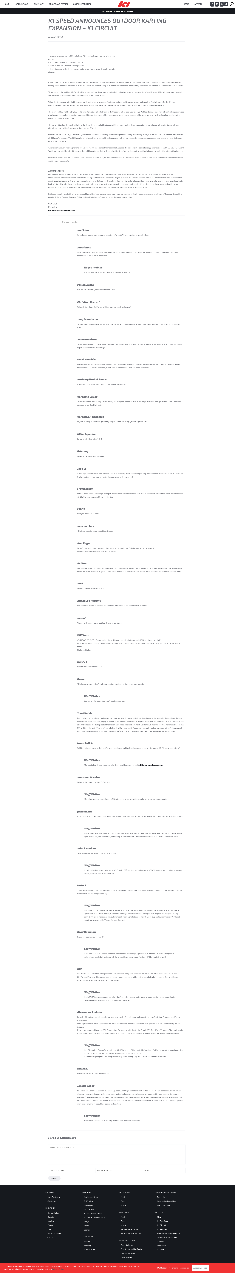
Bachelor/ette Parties (129, 1229)
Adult (123, 1197)
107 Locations (21, 4)
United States (53, 1213)
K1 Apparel (162, 1229)
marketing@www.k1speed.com (61, 210)
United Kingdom (54, 1233)
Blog (159, 1217)
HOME (6, 4)
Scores (87, 1230)
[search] (231, 4)
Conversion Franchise (166, 1201)
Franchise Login (163, 1205)
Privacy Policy (58, 1269)
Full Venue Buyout (128, 1253)
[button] (229, 1268)
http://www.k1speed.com (151, 765)
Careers (160, 1241)
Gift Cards (51, 1201)
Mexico (50, 1221)
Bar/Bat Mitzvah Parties (131, 1233)
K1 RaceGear (162, 1221)
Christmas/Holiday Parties (132, 1249)
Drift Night (88, 1201)
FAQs (86, 1222)
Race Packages (53, 1197)
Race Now (39, 4)
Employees (161, 1246)
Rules (86, 1226)
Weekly (87, 1241)
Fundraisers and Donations (168, 1233)
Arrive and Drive (91, 1197)
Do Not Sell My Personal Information (173, 1268)
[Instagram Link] (217, 4)
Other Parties (126, 1257)
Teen (123, 1201)
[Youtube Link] (222, 4)
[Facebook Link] (212, 4)
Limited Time (89, 1250)
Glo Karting (89, 1209)
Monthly (87, 1246)
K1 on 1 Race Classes (93, 1213)
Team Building (127, 1245)
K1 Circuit (161, 1225)
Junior (123, 1205)
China (49, 1237)
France (50, 1225)
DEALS (186, 4)
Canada (50, 1217)
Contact (160, 1250)
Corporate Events (82, 4)
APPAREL (198, 4)
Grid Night (88, 1205)
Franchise (161, 1197)
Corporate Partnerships (167, 1237)
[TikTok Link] (226, 4)
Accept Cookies (200, 1268)
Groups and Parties (58, 4)
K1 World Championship (94, 1218)
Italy (49, 1229)
